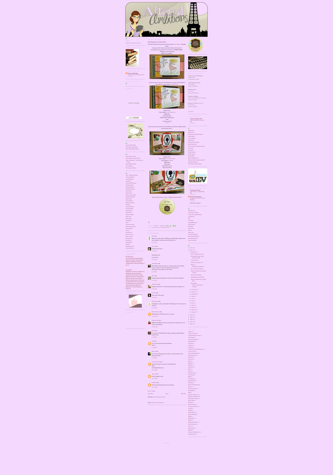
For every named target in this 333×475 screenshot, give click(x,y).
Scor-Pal (190, 408)
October (193, 291)
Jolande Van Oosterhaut (193, 142)
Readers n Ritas (191, 404)
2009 (191, 317)
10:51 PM (154, 387)
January (193, 312)
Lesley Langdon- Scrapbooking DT (196, 146)
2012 (191, 248)
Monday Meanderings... (196, 275)
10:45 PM (154, 378)
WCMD (190, 430)
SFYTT (190, 230)
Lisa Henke (190, 150)
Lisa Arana (190, 148)
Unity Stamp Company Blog (195, 164)
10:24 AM (154, 316)
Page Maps (190, 226)
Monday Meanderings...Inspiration (197, 265)
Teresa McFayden (130, 248)
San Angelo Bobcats (193, 406)
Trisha (153, 330)
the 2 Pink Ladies (156, 361)
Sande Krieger (129, 242)
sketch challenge (192, 414)
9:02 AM (154, 289)
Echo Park (190, 357)
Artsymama (128, 181)
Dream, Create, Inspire (131, 195)
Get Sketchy (191, 220)
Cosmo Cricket (191, 351)
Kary (153, 236)
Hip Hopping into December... (198, 277)
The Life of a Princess (195, 203)
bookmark (190, 343)
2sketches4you (191, 210)
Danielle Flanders (130, 187)
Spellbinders (191, 418)
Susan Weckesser (192, 424)
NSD (189, 392)
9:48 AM (154, 308)
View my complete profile (133, 43)
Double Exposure (192, 355)
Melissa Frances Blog (131, 226)
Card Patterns (191, 216)
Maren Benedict (192, 152)
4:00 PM (154, 337)
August (193, 296)
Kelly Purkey (129, 218)
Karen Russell (129, 210)
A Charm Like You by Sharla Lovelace (136, 74)
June (192, 300)
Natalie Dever (191, 156)
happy (189, 361)
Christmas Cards (195, 260)
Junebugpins (155, 263)
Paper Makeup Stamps (131, 164)
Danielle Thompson (130, 189)
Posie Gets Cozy (129, 234)
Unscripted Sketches (193, 238)
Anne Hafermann (130, 179)
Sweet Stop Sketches (193, 234)
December (193, 252)
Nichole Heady (129, 228)
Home (167, 393)
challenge (190, 345)
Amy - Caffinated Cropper (132, 175)
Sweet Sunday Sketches (193, 236)
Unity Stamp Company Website (133, 158)
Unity (168, 227)
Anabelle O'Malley (130, 177)
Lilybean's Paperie (130, 224)
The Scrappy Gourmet (131, 168)
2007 (191, 321)
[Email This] (169, 226)
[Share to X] (172, 226)
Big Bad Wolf (191, 341)
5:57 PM (154, 358)
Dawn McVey (129, 191)
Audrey (171, 160)
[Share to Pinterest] (175, 226)
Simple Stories (191, 412)
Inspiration (190, 367)
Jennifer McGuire (130, 206)
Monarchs (190, 382)
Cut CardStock (129, 166)
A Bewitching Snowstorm (194, 335)
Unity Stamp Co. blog (131, 156)
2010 (191, 315)
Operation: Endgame (193, 396)
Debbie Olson (129, 193)
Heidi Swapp (129, 199)
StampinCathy (155, 320)
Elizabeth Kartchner (130, 197)
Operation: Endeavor (193, 394)
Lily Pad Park (191, 379)
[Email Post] (166, 225)
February (193, 309)
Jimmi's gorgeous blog (174, 197)
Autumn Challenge (192, 339)
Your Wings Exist (171, 112)
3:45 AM (154, 251)
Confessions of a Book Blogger (195, 349)
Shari (153, 275)
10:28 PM (154, 370)
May (192, 303)
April (192, 305)
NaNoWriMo (191, 390)
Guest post (190, 359)
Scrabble (190, 410)
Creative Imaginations (193, 353)
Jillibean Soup (191, 373)
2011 (191, 250)
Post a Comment (151, 391)
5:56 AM (154, 259)
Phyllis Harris (161, 227)
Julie (153, 341)
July (192, 298)
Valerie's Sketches (192, 240)
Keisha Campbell (130, 214)
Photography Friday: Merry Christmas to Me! (197, 257)
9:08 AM (154, 297)
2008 (191, 319)
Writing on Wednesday (193, 432)
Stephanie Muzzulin (193, 162)
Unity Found (191, 428)
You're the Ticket (171, 158)
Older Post (183, 393)
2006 (191, 324)
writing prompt (191, 434)
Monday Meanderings (193, 384)
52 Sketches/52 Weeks (193, 212)
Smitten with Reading (133, 73)
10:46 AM (154, 326)
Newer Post (150, 393)
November (194, 289)
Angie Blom (154, 284)
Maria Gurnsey (191, 154)
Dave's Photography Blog (132, 147)
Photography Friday (193, 398)
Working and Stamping (195, 196)
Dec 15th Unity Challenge (197, 268)
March (193, 307)
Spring (189, 420)
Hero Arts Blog (129, 201)
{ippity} (190, 331)
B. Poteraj (154, 382)
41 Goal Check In (192, 333)
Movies (190, 386)
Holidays (190, 365)
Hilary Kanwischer (130, 203)
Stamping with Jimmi (195, 190)
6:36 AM (154, 280)
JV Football (191, 375)
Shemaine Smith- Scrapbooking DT (196, 160)
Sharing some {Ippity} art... (197, 262)
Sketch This (191, 232)
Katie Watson (129, 212)
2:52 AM (154, 242)
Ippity (189, 369)
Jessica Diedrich (192, 138)
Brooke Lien (191, 132)
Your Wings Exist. (174, 84)
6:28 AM (154, 272)
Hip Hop (155, 227)
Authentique (191, 337)
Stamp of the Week (192, 422)
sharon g (154, 374)
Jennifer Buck (191, 136)
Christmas (190, 347)
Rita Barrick (128, 240)
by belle (154, 292)
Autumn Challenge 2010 (196, 118)
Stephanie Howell (130, 246)
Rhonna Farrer (129, 238)
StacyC (153, 246)
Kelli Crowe (128, 216)
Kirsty (127, 222)
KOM (189, 377)
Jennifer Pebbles (129, 208)
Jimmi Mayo (191, 140)
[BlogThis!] (170, 226)
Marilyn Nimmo (155, 311)
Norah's (127, 230)
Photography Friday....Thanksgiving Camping (197, 284)
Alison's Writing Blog (131, 145)
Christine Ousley (130, 185)
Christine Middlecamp (131, 183)
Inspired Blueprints (192, 222)
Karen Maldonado (192, 144)
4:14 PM (154, 347)
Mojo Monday (191, 224)
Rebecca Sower (129, 236)
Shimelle (128, 244)
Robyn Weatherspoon (193, 158)
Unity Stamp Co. (177, 44)
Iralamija (128, 204)
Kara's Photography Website (132, 149)
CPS (189, 218)
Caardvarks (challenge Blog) (195, 214)
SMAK (189, 416)
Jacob (189, 371)
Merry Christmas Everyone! (197, 254)
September (194, 294)
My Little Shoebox (192, 388)
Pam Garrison (129, 232)
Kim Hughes (129, 220)
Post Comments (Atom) (159, 397)
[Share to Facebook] (174, 226)
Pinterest (190, 402)
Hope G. (154, 351)
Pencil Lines (191, 228)
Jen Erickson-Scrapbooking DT (195, 134)
